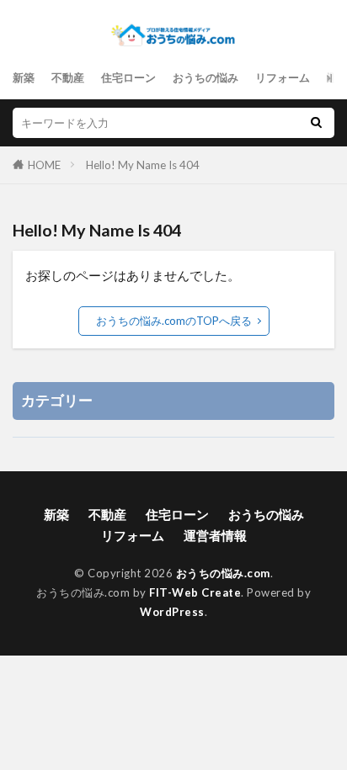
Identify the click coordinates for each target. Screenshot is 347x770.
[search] (315, 123)
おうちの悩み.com (223, 573)
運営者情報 (215, 535)
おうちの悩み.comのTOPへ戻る (174, 320)
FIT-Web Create (195, 592)
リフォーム (282, 77)
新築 (24, 77)
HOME (44, 165)
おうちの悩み (205, 77)
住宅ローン (128, 77)
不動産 (67, 77)
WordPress (172, 612)
